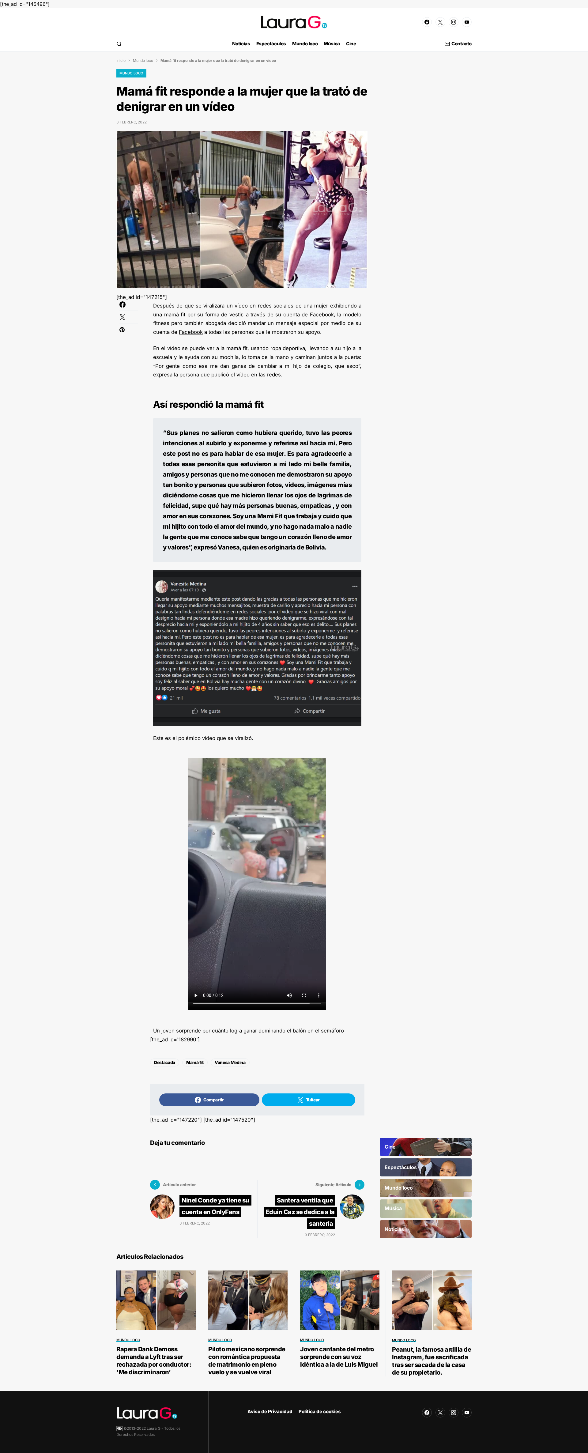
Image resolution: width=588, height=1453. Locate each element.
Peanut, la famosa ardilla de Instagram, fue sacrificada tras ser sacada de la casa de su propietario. (431, 1361)
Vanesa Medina (230, 1062)
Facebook (191, 332)
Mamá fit (195, 1062)
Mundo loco (143, 60)
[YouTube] (467, 22)
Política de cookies (320, 1411)
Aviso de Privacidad (269, 1411)
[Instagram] (453, 22)
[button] (119, 44)
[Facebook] (427, 22)
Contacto (461, 44)
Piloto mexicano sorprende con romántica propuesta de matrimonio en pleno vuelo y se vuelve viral (246, 1360)
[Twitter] (440, 22)
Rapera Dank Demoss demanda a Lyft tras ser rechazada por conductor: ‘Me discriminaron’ (153, 1360)
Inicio (121, 60)
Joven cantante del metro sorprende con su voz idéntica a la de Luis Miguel (339, 1356)
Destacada (164, 1062)
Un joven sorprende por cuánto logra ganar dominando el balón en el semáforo (248, 1031)
